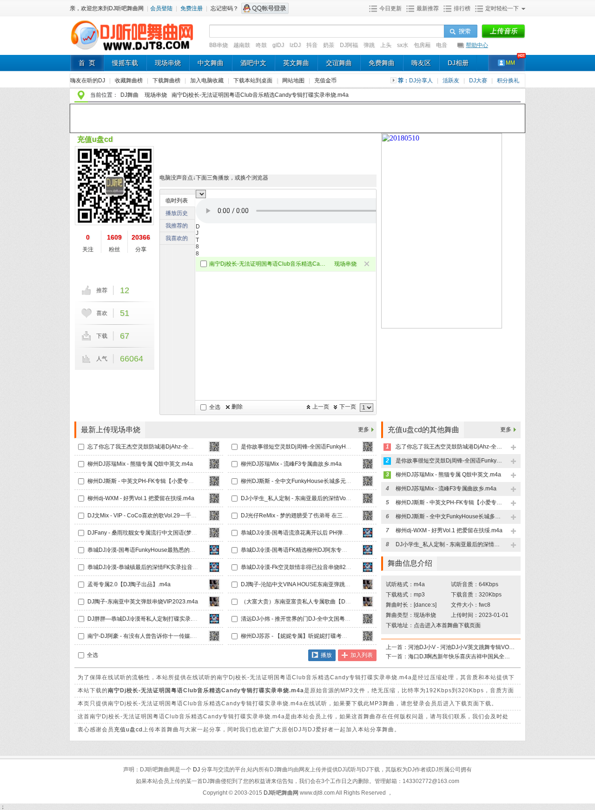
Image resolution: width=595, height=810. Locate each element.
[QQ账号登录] (265, 8)
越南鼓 (241, 45)
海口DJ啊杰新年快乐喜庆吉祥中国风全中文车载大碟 (461, 656)
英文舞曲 (296, 63)
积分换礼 (508, 80)
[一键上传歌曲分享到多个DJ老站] (503, 32)
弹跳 (369, 45)
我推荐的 (176, 225)
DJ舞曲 (129, 95)
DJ (197, 769)
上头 (385, 45)
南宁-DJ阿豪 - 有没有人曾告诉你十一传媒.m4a (145, 636)
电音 (441, 45)
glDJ (278, 45)
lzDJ (295, 45)
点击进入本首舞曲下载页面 (447, 625)
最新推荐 (427, 8)
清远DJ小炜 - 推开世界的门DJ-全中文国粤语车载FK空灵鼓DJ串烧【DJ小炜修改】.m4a (348, 619)
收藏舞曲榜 (129, 80)
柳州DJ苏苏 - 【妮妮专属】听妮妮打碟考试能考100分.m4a (313, 636)
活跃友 (452, 80)
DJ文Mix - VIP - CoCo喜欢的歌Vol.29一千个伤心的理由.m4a (162, 515)
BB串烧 (218, 45)
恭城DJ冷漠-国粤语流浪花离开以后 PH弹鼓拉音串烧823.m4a (317, 532)
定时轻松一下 (502, 8)
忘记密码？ (224, 8)
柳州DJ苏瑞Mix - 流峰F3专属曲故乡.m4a (291, 464)
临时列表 (176, 200)
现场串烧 (168, 63)
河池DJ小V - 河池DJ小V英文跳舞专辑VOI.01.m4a (461, 647)
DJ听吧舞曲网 (282, 793)
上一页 (320, 406)
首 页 (87, 63)
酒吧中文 (253, 63)
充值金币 (325, 80)
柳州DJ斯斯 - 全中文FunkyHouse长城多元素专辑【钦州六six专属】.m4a (331, 481)
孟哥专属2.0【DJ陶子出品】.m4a (129, 584)
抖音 (311, 45)
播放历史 (176, 213)
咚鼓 (261, 45)
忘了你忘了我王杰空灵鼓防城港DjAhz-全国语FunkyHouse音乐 (165, 446)
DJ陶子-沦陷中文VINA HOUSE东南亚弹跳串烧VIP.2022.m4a (316, 584)
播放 (326, 655)
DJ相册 (458, 63)
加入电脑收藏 (207, 80)
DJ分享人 (421, 80)
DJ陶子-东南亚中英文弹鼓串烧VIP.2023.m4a (142, 601)
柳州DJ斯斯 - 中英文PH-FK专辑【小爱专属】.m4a (149, 481)
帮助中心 (477, 45)
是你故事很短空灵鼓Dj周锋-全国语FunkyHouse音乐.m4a (311, 446)
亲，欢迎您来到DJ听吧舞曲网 (107, 8)
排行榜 (462, 8)
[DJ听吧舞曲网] (132, 50)
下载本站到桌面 (256, 80)
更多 (363, 429)
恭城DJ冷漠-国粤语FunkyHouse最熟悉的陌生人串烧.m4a (158, 550)
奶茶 (328, 45)
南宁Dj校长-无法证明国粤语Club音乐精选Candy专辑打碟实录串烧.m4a (268, 264)
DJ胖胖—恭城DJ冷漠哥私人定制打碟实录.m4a (145, 619)
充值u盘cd (95, 139)
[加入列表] (514, 448)
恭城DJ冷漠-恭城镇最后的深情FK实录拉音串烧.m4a (151, 567)
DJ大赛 (479, 80)
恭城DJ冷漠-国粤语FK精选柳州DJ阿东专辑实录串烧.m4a (311, 550)
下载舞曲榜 (167, 80)
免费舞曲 (382, 63)
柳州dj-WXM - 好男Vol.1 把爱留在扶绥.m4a (140, 498)
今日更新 (390, 8)
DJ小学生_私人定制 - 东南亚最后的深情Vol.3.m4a (302, 498)
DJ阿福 (349, 45)
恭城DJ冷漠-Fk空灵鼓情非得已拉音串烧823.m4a (301, 567)
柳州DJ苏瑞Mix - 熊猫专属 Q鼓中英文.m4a (140, 464)
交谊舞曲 (339, 63)
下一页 (347, 406)
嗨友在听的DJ (88, 80)
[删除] (367, 264)
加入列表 (361, 655)
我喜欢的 (176, 238)
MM (510, 63)
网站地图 (294, 80)
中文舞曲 (211, 63)
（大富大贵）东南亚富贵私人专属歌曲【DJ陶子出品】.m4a (315, 601)
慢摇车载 (125, 63)
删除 (237, 406)
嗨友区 (421, 63)
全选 (214, 407)
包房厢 (422, 45)
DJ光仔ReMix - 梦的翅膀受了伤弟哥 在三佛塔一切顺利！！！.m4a (323, 515)
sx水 (402, 45)
